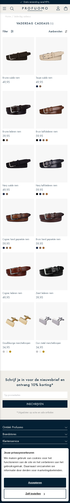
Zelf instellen (33, 493)
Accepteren (35, 482)
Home (8, 16)
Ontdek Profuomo (13, 427)
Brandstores (9, 434)
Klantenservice (11, 441)
